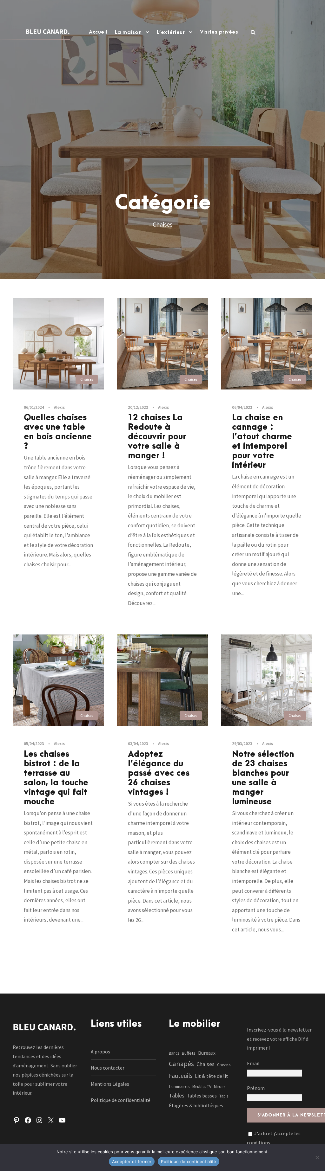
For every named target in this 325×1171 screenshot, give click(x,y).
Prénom (256, 1088)
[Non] (317, 1157)
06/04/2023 (242, 407)
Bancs (174, 1053)
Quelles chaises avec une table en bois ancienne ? (58, 432)
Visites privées (219, 32)
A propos (100, 1051)
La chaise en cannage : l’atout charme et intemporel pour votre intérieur (262, 441)
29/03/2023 (242, 743)
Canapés (181, 1063)
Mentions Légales (110, 1084)
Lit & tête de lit (211, 1076)
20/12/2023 (138, 407)
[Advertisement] (162, 106)
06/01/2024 (34, 407)
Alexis (59, 407)
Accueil (98, 32)
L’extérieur (171, 32)
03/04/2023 (138, 743)
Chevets (223, 1064)
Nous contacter (107, 1068)
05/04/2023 (34, 743)
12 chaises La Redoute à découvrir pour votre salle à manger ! (157, 436)
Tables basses (202, 1096)
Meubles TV (201, 1086)
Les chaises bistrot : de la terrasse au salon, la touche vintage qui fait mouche (56, 778)
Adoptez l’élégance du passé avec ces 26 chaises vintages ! (158, 773)
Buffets (189, 1053)
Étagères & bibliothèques (196, 1106)
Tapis (223, 1096)
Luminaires (179, 1086)
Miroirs (219, 1086)
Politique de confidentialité (120, 1100)
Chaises (86, 379)
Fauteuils (180, 1075)
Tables (176, 1095)
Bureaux (207, 1053)
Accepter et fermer (132, 1161)
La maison (128, 32)
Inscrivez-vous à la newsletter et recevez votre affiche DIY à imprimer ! (279, 1038)
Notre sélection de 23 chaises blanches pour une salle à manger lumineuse (263, 778)
